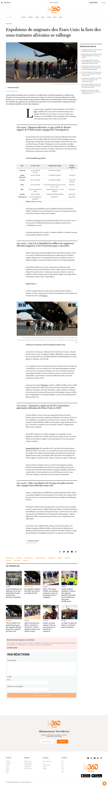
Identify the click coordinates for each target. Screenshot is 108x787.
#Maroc (25, 560)
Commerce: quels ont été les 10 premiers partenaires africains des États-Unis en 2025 (43, 406)
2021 (62, 763)
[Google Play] (96, 775)
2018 (62, 768)
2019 (62, 766)
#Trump (19, 558)
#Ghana (67, 558)
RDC (35, 111)
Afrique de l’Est (27, 766)
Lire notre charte (12, 647)
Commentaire (11, 660)
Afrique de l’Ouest (28, 763)
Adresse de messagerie (15, 686)
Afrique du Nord (27, 761)
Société (37, 17)
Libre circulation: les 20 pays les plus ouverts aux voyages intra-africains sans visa (45, 484)
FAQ (44, 763)
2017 (62, 770)
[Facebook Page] (88, 758)
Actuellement (9, 17)
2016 (62, 772)
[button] (104, 783)
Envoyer (62, 741)
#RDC (60, 558)
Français (104, 2)
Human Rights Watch (32, 448)
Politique (23, 17)
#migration (51, 558)
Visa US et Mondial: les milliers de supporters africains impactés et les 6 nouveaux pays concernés (45, 244)
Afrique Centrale (28, 765)
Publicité (45, 768)
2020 (62, 765)
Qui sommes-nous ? (47, 761)
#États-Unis (10, 558)
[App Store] (85, 775)
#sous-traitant (40, 558)
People (43, 17)
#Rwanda (17, 560)
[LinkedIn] (98, 758)
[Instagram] (101, 758)
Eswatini (45, 385)
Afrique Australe (27, 768)
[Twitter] (91, 758)
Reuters (44, 296)
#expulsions (29, 558)
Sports (60, 17)
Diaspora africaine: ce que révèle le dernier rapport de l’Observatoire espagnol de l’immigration (44, 128)
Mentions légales (46, 765)
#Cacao (8, 560)
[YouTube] (95, 758)
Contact (44, 766)
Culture (49, 17)
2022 (62, 761)
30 (38, 220)
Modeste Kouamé (13, 87)
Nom (8, 680)
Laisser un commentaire (42, 695)
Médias (55, 17)
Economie (30, 17)
